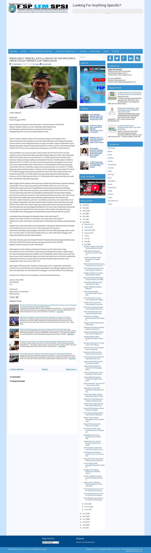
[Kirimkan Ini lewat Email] (10, 297)
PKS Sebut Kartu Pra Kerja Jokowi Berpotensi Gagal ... (94, 299)
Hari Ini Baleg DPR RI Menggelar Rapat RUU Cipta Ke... (94, 465)
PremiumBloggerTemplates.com (132, 549)
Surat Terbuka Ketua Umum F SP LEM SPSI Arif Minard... (93, 490)
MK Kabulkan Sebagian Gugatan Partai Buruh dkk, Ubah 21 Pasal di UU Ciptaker (45, 317)
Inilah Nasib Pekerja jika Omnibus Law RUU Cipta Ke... (93, 252)
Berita (110, 155)
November (87, 224)
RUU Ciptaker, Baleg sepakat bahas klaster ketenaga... (93, 414)
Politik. (110, 191)
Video (110, 204)
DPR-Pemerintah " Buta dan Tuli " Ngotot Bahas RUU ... (94, 384)
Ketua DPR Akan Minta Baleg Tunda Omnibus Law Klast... (94, 278)
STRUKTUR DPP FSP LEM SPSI (41, 51)
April (86, 244)
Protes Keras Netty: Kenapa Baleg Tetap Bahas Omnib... (94, 395)
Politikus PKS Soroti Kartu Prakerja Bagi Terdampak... (93, 303)
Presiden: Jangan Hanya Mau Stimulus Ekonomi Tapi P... (93, 247)
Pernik (110, 184)
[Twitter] (117, 61)
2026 (84, 205)
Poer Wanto (17, 64)
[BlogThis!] (13, 297)
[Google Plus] (124, 61)
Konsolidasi (112, 164)
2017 (84, 519)
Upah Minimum (113, 201)
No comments (46, 64)
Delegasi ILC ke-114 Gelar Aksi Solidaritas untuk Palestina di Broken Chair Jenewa (97, 140)
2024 (84, 211)
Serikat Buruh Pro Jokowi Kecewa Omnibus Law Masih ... (92, 443)
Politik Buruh (112, 187)
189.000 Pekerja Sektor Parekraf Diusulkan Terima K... (93, 338)
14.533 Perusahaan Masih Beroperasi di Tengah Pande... (92, 259)
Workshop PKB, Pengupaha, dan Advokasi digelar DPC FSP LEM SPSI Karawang (45, 329)
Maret (86, 504)
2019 (84, 513)
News (37, 64)
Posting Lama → (71, 369)
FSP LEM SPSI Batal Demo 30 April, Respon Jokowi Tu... (93, 269)
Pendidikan (111, 181)
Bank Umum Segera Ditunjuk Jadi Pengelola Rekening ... (94, 308)
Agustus (87, 233)
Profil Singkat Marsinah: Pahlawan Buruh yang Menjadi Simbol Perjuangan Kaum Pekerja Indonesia (96, 153)
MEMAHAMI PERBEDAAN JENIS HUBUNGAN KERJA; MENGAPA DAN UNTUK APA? (128, 110)
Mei (85, 241)
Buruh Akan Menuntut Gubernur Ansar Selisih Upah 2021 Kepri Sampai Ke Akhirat (46, 353)
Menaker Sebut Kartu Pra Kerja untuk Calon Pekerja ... (94, 344)
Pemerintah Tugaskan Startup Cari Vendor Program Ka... (94, 333)
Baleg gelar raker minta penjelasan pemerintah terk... (92, 436)
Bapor (110, 151)
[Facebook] (110, 61)
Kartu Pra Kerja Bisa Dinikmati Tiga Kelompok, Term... (94, 358)
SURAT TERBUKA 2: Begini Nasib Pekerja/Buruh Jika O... (93, 478)
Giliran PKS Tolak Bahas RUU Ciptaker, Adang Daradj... (93, 400)
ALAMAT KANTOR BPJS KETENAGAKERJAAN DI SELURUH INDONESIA (129, 127)
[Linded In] (131, 61)
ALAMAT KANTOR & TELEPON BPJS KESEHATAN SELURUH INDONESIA (130, 93)
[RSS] (138, 61)
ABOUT (106, 51)
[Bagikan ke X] (15, 297)
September (88, 230)
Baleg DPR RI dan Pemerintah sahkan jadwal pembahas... (94, 459)
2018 (84, 516)
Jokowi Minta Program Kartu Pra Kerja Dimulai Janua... (93, 373)
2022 (84, 216)
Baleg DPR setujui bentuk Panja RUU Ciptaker (92, 425)
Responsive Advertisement (85, 542)
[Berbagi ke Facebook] (17, 297)
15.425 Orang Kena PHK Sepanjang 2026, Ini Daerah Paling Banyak (97, 164)
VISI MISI (83, 51)
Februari (87, 507)
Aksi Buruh (111, 148)
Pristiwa (110, 194)
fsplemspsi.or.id (20, 4)
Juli (85, 236)
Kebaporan (95, 51)
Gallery (110, 161)
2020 (84, 222)
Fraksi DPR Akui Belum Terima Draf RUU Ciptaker (94, 409)
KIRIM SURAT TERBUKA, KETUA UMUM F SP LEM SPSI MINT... (93, 484)
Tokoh (110, 197)
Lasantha (116, 549)
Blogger (43, 549)
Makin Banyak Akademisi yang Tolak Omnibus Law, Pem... (94, 264)
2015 (84, 525)
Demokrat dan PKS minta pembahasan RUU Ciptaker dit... (94, 430)
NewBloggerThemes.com (134, 551)
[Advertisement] (75, 31)
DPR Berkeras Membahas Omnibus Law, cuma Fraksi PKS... (94, 454)
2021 (84, 219)
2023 (84, 213)
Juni (85, 238)
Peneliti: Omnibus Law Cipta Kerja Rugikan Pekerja (93, 274)
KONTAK (116, 51)
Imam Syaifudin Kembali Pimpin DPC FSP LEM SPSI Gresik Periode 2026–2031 (96, 117)
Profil (24, 51)
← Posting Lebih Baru (16, 369)
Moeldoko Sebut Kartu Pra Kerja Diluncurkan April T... (93, 353)
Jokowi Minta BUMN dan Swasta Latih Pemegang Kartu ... (93, 368)
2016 (84, 522)
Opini (109, 178)
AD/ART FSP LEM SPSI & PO (66, 51)
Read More (60, 312)
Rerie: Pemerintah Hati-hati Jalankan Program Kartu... (93, 312)
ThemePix (96, 549)
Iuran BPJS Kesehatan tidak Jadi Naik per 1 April (93, 283)
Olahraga (111, 174)
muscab (110, 168)
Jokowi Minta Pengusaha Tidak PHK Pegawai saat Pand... (93, 379)
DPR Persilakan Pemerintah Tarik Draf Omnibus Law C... (94, 448)
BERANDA (13, 51)
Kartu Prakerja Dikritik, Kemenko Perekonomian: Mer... (93, 293)
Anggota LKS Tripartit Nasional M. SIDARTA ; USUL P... (92, 471)
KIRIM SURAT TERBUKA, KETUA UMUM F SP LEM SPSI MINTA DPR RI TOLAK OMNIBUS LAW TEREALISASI (42, 59)
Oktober (87, 227)
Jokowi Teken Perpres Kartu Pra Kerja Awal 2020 (93, 362)
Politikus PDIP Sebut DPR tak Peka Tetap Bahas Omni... (93, 404)
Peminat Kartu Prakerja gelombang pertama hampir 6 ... (94, 318)
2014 (84, 528)
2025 (84, 208)
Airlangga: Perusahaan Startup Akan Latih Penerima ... (94, 328)
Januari (86, 509)
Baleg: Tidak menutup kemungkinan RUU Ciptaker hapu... (94, 419)
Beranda (45, 369)
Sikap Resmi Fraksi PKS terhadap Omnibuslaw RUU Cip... (94, 390)
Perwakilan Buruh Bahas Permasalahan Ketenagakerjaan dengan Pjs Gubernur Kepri (46, 341)
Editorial (110, 158)
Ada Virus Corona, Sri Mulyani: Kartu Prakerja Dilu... (94, 348)
